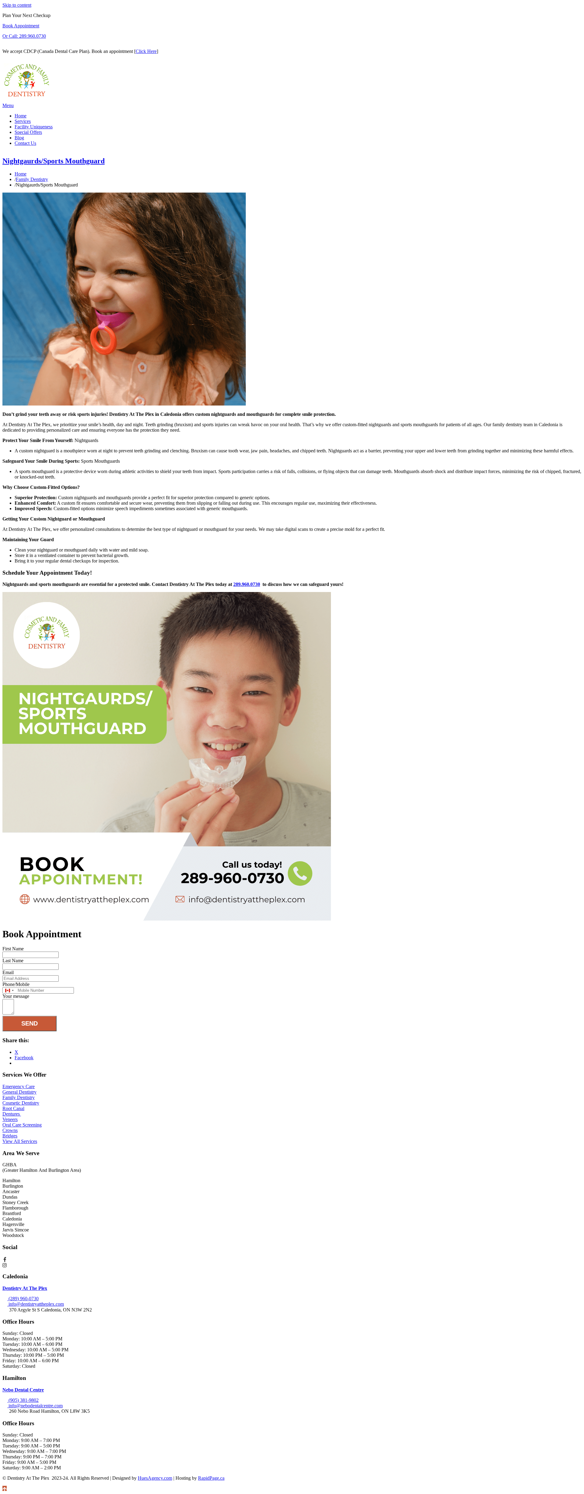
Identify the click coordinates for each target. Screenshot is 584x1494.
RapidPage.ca (211, 1478)
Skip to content (16, 5)
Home (20, 115)
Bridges (9, 1135)
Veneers (10, 1119)
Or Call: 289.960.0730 (24, 36)
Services (23, 121)
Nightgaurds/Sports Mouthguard (53, 161)
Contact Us (25, 143)
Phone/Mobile (16, 984)
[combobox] (9, 990)
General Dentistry (19, 1092)
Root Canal (13, 1108)
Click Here (146, 51)
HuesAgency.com (155, 1478)
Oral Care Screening (22, 1124)
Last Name (12, 960)
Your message (15, 996)
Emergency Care (18, 1086)
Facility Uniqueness (34, 126)
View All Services (19, 1141)
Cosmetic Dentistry (20, 1103)
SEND (29, 1023)
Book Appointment (20, 25)
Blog (19, 137)
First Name (13, 948)
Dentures (11, 1113)
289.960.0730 (246, 584)
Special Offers (28, 132)
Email (8, 972)
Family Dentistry (18, 1097)
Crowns (10, 1130)
